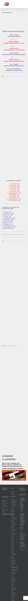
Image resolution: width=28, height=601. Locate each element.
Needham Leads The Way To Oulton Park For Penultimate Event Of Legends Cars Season (22, 520)
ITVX (12, 538)
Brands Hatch (13, 512)
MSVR (12, 597)
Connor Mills (13, 526)
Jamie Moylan (13, 546)
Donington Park (13, 530)
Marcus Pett (13, 583)
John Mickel (12, 557)
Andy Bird (13, 505)
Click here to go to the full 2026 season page (12, 234)
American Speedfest (13, 501)
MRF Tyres (13, 595)
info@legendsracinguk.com (8, 514)
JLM (12, 549)
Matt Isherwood (13, 587)
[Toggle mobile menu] (25, 2)
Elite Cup (13, 533)
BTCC (12, 516)
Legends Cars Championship (14, 568)
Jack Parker (12, 541)
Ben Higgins (13, 508)
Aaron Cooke (12, 492)
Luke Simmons (13, 579)
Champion (13, 518)
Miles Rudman (13, 592)
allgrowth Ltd (13, 497)
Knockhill (13, 560)
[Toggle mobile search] (23, 2)
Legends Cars (13, 564)
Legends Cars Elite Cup (13, 573)
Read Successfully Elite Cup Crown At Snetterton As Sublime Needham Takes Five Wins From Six (22, 541)
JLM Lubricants (13, 552)
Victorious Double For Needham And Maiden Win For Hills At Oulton (22, 503)
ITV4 (12, 536)
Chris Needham (13, 521)
